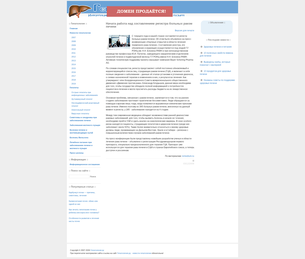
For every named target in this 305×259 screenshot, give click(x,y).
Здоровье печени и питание (218, 47)
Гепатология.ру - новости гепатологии (134, 253)
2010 (73, 49)
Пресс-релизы (76, 153)
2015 (73, 68)
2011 (73, 53)
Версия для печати (184, 30)
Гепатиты (74, 88)
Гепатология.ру (97, 250)
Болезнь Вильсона (79, 137)
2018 (73, 80)
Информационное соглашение (85, 164)
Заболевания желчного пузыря (85, 125)
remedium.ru (188, 156)
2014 (73, 64)
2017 (73, 76)
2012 (73, 57)
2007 (73, 37)
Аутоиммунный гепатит (81, 99)
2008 (73, 41)
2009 (73, 45)
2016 (73, 72)
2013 (73, 60)
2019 (73, 84)
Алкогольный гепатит (80, 110)
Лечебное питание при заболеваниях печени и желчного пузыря (81, 145)
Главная (73, 28)
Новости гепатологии (80, 33)
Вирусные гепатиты (80, 113)
